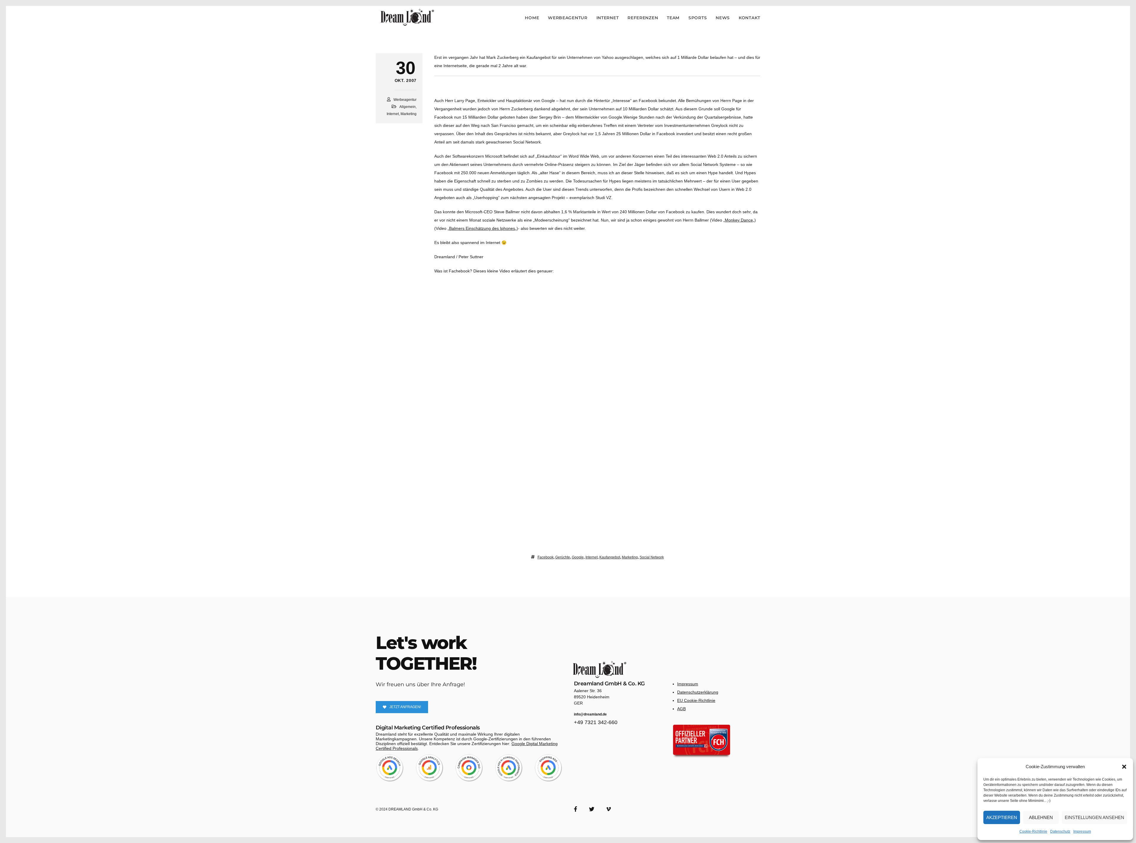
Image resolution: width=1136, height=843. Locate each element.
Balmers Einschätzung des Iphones (482, 228)
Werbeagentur (405, 100)
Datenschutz (1060, 831)
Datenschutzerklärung (697, 692)
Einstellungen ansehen (1094, 817)
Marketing (409, 114)
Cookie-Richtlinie (1033, 831)
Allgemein (407, 107)
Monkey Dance (739, 220)
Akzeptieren (1001, 817)
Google (578, 557)
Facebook (546, 557)
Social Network (652, 557)
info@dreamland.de (590, 714)
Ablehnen (1041, 817)
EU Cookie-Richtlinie (696, 700)
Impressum (1082, 831)
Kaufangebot (609, 557)
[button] (1124, 767)
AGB (681, 708)
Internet (393, 114)
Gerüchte (562, 557)
